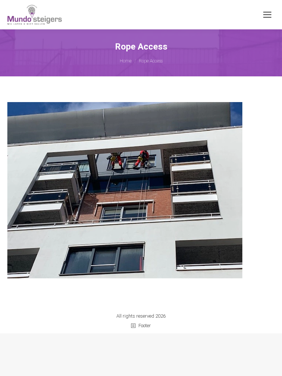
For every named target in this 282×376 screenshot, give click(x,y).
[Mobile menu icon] (267, 14)
